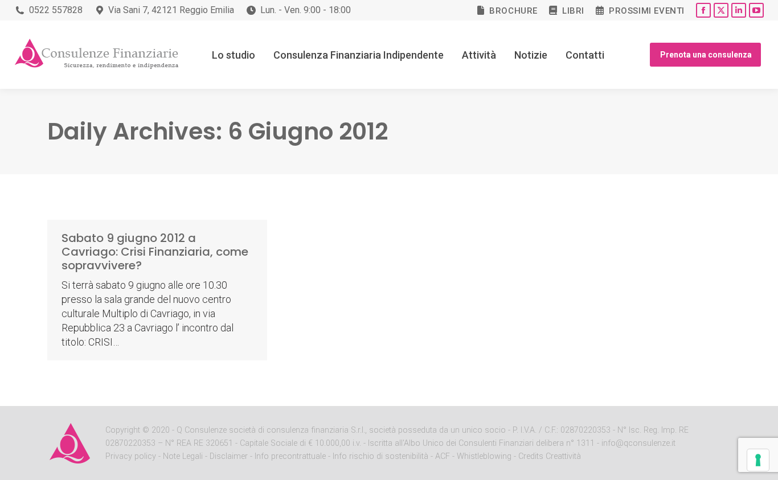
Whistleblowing (484, 456)
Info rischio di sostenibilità (382, 456)
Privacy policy (131, 456)
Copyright (122, 430)
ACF (442, 456)
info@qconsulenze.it (638, 443)
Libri (573, 11)
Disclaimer (229, 456)
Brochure (513, 11)
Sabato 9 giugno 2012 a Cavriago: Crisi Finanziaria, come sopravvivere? (155, 251)
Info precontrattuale (291, 456)
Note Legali (183, 456)
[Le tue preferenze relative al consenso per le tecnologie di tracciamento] (758, 460)
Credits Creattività (549, 456)
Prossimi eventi (647, 11)
